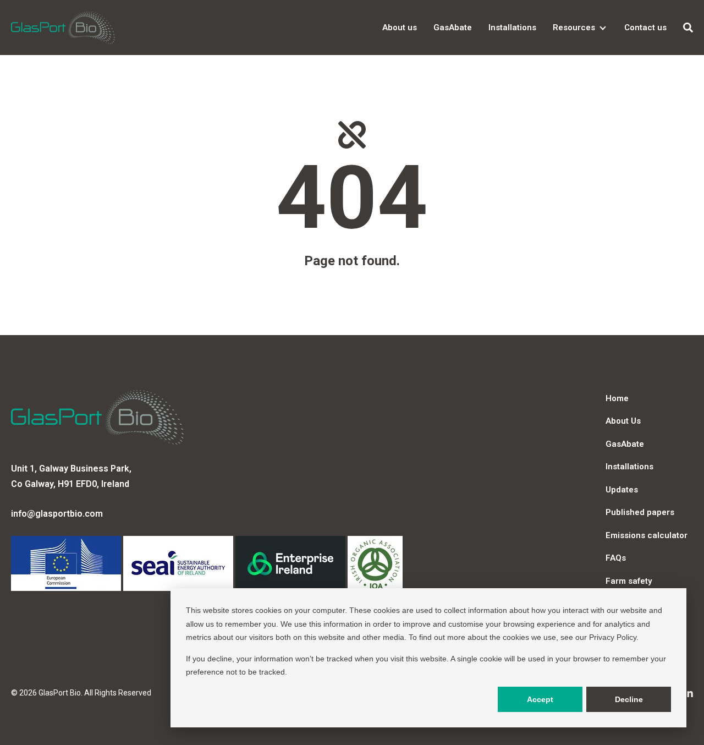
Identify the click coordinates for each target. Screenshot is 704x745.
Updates (622, 490)
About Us (623, 421)
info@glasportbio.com (57, 513)
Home (617, 398)
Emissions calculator (647, 535)
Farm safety (629, 581)
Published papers (640, 512)
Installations (512, 27)
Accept (540, 699)
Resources (574, 27)
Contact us (645, 27)
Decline (629, 699)
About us (399, 27)
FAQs (616, 558)
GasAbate (452, 27)
